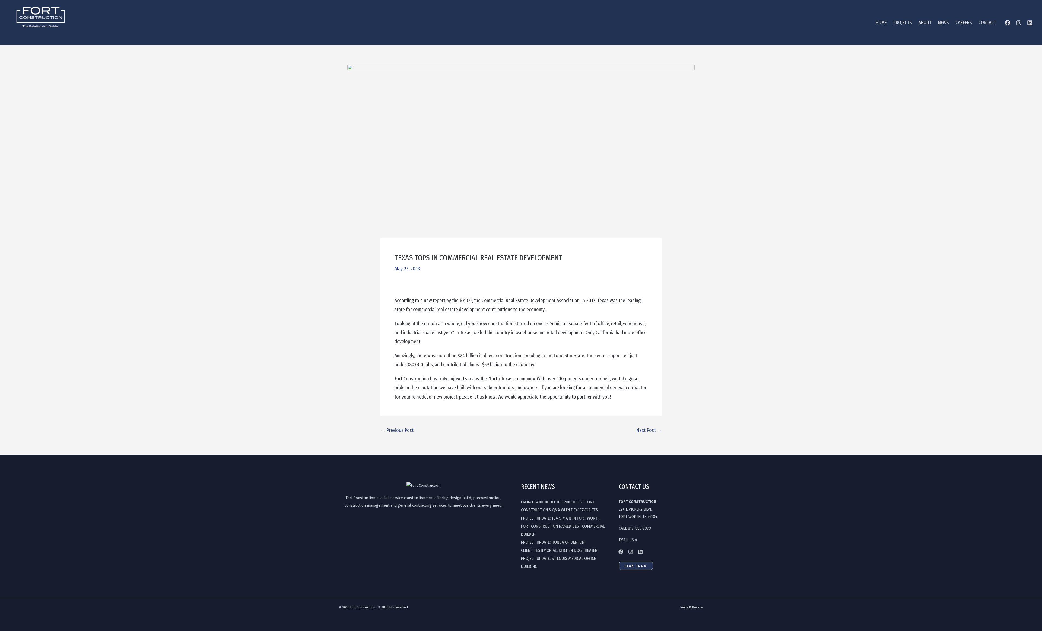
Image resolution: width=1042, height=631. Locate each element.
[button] (636, 566)
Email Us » (628, 539)
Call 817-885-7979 (635, 528)
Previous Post (397, 430)
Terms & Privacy (691, 607)
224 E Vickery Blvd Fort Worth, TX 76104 (638, 509)
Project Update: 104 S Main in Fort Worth (560, 518)
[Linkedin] (640, 551)
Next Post (649, 430)
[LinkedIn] (1030, 23)
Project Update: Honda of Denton (552, 542)
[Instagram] (1018, 23)
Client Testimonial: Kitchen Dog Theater (559, 550)
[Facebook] (1007, 23)
